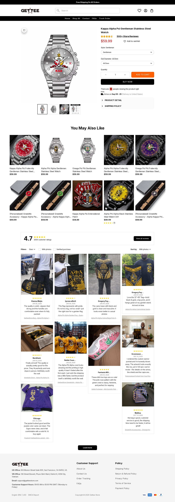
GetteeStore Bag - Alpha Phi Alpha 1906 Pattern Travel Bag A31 (37, 318)
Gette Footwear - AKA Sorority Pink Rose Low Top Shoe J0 (104, 389)
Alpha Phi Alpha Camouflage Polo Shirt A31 (104, 318)
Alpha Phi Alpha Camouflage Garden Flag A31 (138, 309)
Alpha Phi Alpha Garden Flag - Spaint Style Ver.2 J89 (70, 315)
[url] (28, 480)
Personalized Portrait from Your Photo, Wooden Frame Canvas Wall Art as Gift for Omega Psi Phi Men (138, 376)
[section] (127, 36)
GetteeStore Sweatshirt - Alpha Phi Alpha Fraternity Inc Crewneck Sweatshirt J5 (71, 382)
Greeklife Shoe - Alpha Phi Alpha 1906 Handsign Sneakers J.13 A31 (37, 378)
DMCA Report (33, 495)
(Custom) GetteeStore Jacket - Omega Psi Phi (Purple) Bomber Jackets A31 (37, 438)
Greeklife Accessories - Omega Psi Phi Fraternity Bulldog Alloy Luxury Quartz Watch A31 (138, 430)
